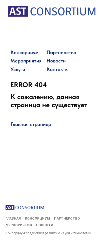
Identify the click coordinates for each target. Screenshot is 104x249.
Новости (56, 61)
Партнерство (61, 52)
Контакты (58, 69)
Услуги (18, 69)
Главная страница (31, 124)
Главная (13, 218)
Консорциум (25, 52)
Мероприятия (26, 61)
